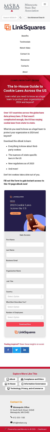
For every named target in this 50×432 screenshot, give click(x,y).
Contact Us (16, 402)
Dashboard (42, 429)
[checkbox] (25, 18)
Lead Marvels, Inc (23, 429)
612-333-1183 (19, 418)
